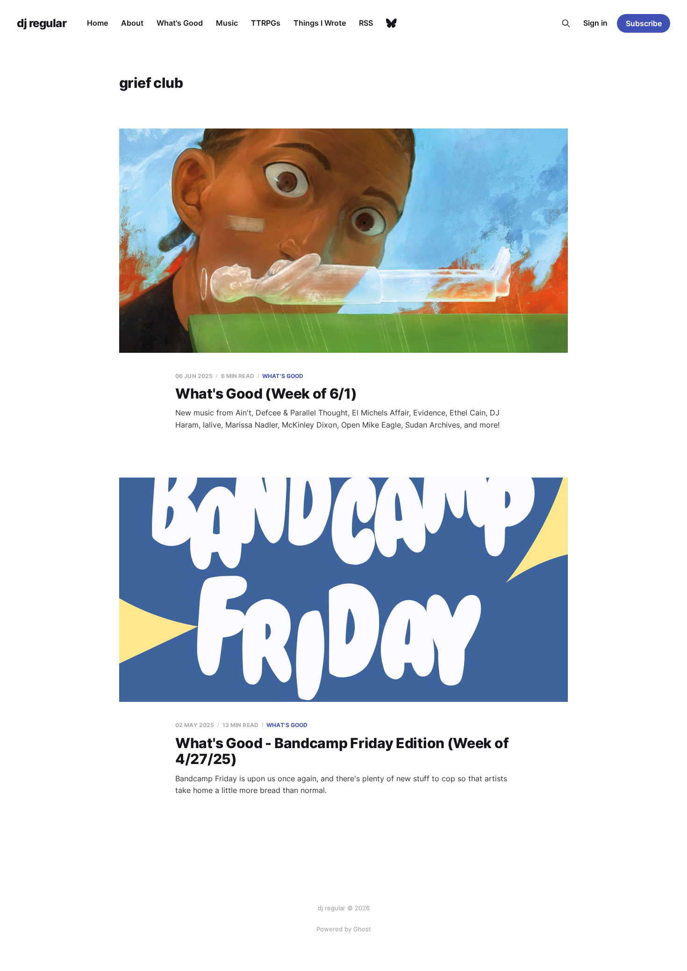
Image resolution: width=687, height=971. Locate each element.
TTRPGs (265, 23)
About (132, 23)
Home (97, 23)
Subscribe (644, 23)
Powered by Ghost (343, 929)
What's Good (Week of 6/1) (266, 393)
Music (227, 23)
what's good (282, 375)
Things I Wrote (319, 23)
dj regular (41, 23)
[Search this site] (566, 23)
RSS (366, 23)
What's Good (180, 23)
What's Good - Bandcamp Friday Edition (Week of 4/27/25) (341, 751)
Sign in (595, 23)
